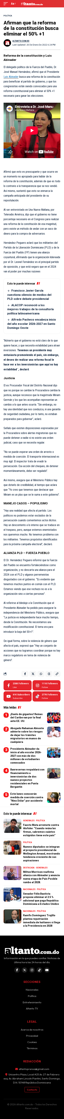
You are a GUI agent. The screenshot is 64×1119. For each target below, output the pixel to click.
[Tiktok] (46, 696)
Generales (28, 820)
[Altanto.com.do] (32, 3)
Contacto (32, 1089)
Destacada (28, 867)
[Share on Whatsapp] (40, 674)
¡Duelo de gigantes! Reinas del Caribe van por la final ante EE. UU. (26, 717)
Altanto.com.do (20, 41)
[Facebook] (18, 685)
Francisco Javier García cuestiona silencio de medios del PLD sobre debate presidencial (29, 295)
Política (8, 16)
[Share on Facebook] (24, 674)
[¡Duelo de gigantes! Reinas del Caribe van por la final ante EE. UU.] (53, 718)
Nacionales (29, 889)
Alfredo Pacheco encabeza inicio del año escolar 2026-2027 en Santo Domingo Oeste (31, 324)
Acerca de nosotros (32, 1029)
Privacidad (32, 1035)
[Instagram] (46, 685)
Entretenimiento (32, 1002)
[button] (7, 3)
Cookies (32, 1042)
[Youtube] (18, 696)
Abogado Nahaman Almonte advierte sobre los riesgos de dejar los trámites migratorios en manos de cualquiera (27, 735)
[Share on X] (32, 674)
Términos (32, 1048)
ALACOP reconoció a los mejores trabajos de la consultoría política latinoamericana (30, 309)
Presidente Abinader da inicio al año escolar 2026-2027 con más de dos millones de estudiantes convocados (26, 755)
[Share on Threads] (48, 674)
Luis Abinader (11, 76)
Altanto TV (32, 1008)
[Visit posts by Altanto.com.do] (7, 43)
